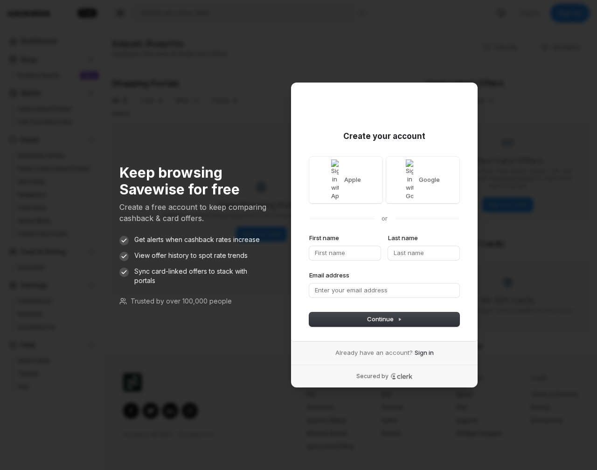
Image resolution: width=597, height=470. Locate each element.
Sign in (424, 352)
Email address (329, 275)
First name (324, 238)
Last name (403, 238)
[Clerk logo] (401, 376)
